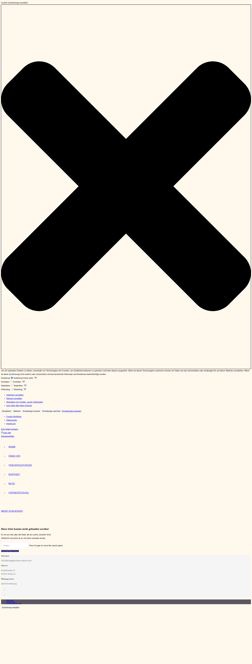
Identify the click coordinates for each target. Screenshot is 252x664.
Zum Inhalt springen (9, 429)
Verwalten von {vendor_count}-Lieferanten (24, 402)
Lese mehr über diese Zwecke (19, 406)
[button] (126, 187)
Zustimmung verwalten (10, 608)
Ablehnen (16, 411)
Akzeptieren (6, 411)
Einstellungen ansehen (31, 411)
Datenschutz (11, 420)
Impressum (11, 424)
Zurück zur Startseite (10, 551)
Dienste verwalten (14, 399)
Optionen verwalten (14, 395)
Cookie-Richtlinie (13, 417)
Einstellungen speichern (51, 411)
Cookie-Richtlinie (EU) (14, 603)
